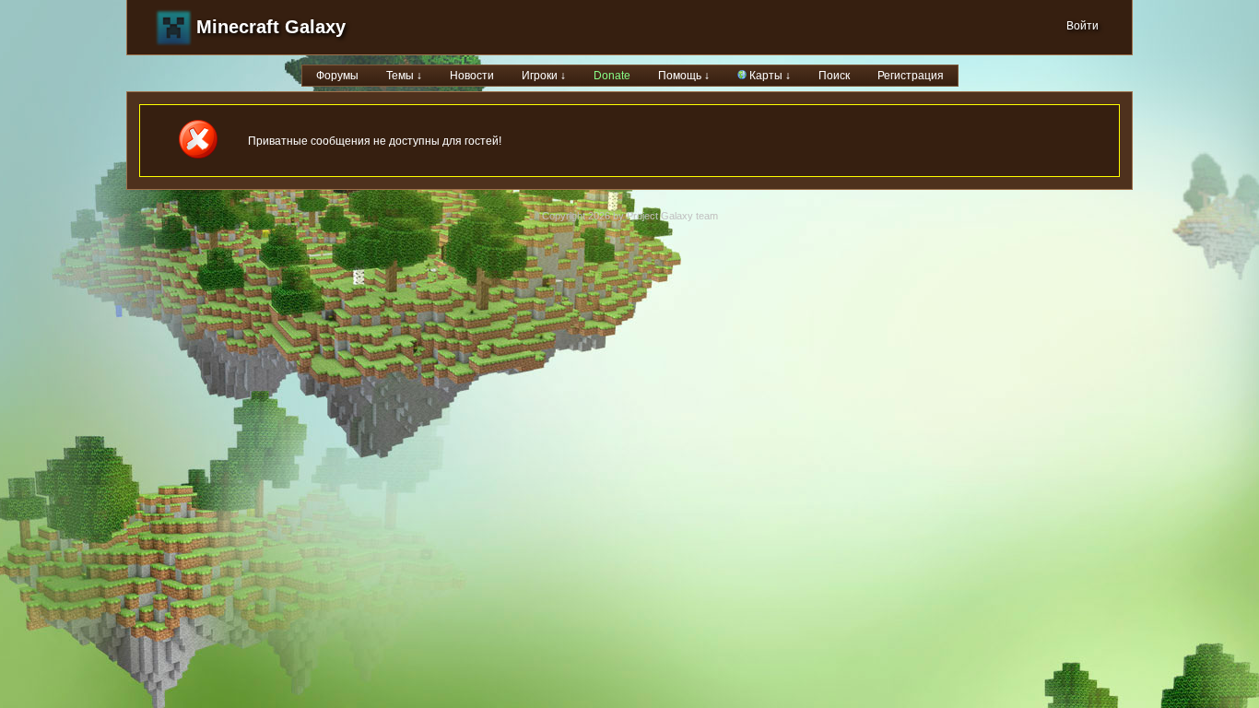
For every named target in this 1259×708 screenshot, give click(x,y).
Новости (472, 75)
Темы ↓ (404, 75)
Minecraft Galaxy (271, 27)
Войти (1082, 25)
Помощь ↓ (684, 75)
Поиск (834, 75)
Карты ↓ (769, 75)
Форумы (337, 75)
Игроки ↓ (544, 75)
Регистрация (910, 75)
